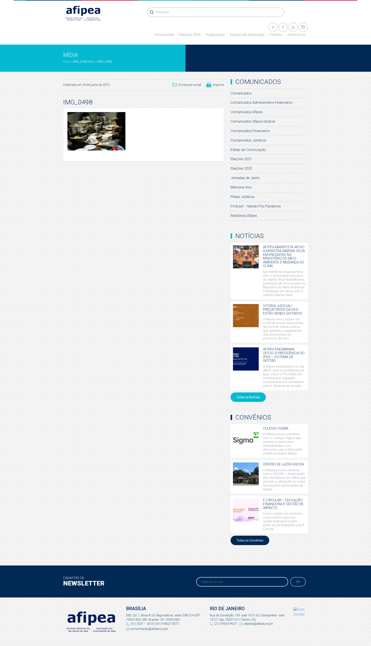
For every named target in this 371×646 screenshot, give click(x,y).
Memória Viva (241, 187)
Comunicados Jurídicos (248, 140)
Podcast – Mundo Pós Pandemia (256, 206)
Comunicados (241, 93)
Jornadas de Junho (245, 178)
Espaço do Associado (247, 34)
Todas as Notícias (248, 397)
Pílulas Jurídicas (242, 197)
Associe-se (296, 34)
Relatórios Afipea (244, 216)
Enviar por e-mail (190, 85)
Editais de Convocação (248, 150)
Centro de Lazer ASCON (283, 464)
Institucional (164, 34)
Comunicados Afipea (246, 112)
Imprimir (218, 85)
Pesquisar (162, 12)
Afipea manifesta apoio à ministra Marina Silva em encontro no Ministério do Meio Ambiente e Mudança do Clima (284, 256)
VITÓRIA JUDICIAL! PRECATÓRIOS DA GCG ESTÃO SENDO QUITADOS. (283, 309)
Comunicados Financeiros (250, 131)
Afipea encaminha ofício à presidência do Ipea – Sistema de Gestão (283, 355)
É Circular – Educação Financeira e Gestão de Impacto (283, 504)
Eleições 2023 (190, 34)
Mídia (91, 61)
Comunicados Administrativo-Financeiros (261, 102)
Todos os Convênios (249, 540)
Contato (276, 34)
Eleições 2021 (241, 159)
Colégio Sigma (275, 428)
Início (66, 61)
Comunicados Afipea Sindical (253, 121)
